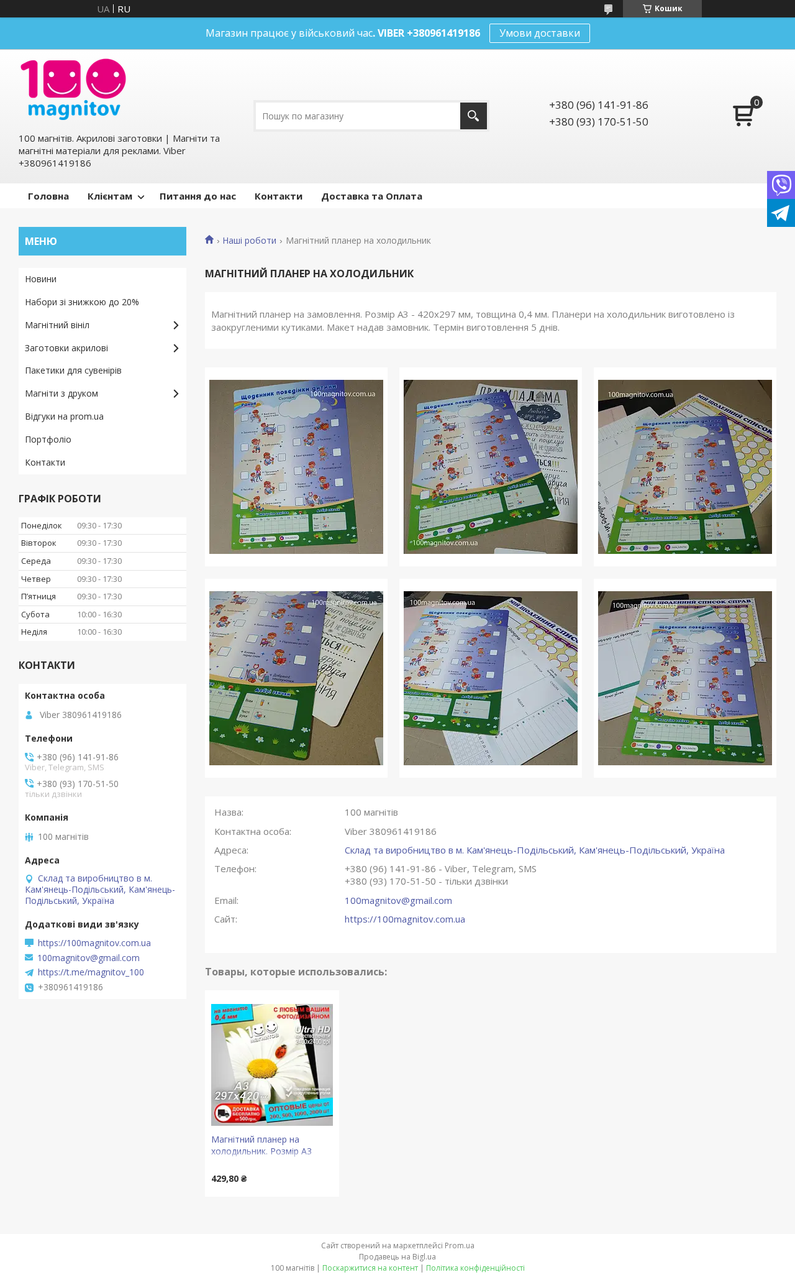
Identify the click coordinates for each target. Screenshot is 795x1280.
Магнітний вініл (57, 325)
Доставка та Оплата (371, 196)
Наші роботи (249, 240)
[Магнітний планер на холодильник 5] (490, 678)
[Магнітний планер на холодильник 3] (685, 467)
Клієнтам (110, 196)
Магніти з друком (61, 393)
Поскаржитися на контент (370, 1268)
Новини (41, 279)
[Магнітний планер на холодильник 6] (685, 678)
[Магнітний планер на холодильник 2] (490, 467)
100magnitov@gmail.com (398, 900)
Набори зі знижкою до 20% (82, 302)
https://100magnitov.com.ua (405, 919)
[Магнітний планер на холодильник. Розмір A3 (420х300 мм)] (272, 1065)
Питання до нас (198, 196)
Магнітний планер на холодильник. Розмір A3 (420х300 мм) (261, 1146)
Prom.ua (460, 1245)
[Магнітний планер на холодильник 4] (296, 678)
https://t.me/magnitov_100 (91, 972)
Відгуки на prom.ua (64, 416)
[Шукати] (473, 116)
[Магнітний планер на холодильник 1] (296, 467)
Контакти (278, 196)
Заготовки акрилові (66, 348)
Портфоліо (48, 439)
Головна (48, 196)
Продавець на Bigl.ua (397, 1256)
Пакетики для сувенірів (73, 370)
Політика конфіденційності (475, 1268)
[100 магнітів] (73, 89)
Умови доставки (539, 33)
